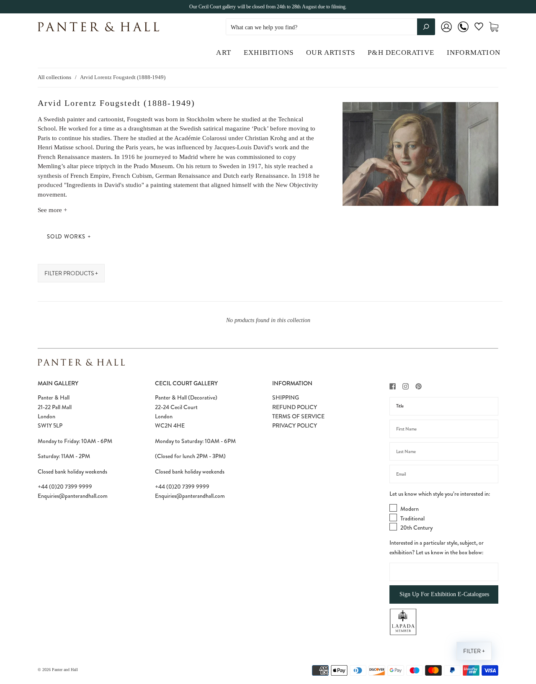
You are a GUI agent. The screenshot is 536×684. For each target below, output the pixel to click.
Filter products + (71, 273)
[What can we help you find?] (330, 27)
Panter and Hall (65, 669)
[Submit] (426, 26)
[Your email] (443, 474)
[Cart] (493, 27)
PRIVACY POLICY (294, 425)
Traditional (412, 518)
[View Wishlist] (478, 28)
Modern (409, 509)
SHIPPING (285, 397)
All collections (54, 77)
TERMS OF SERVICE (298, 416)
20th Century (416, 527)
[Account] (446, 32)
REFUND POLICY (294, 407)
